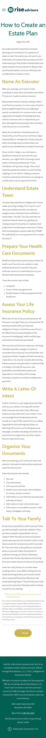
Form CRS (22, 718)
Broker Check (23, 722)
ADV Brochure (11, 718)
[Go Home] (23, 9)
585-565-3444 (28, 713)
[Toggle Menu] (4, 10)
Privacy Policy (34, 718)
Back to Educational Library (23, 650)
